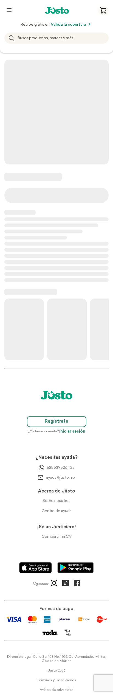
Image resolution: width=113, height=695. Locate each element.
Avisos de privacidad (57, 690)
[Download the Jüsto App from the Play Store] (75, 567)
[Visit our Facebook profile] (77, 584)
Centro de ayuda (57, 511)
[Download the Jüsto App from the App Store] (35, 567)
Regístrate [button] (56, 421)
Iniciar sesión (72, 432)
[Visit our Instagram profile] (54, 584)
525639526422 (61, 468)
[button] (103, 10)
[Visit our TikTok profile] (65, 584)
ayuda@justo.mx (60, 478)
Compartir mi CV (57, 537)
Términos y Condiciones (56, 680)
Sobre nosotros (56, 501)
